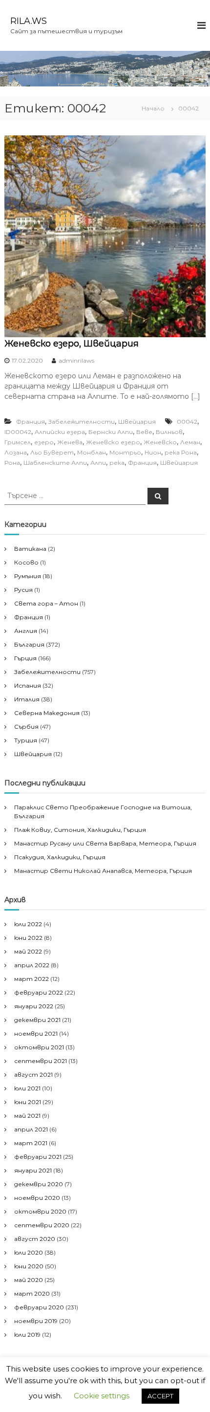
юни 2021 (27, 1102)
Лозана (15, 452)
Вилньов (169, 431)
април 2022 (31, 965)
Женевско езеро (113, 442)
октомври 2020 (40, 1211)
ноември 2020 (37, 1197)
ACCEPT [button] (160, 1396)
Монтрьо (125, 452)
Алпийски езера (60, 431)
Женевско (160, 442)
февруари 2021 (38, 1156)
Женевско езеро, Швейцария (71, 343)
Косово (26, 562)
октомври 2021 (39, 1047)
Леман (190, 442)
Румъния (27, 576)
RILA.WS (28, 21)
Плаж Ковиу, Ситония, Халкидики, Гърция (80, 829)
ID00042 (17, 431)
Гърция (25, 658)
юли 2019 (27, 1334)
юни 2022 (28, 937)
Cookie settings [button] (101, 1395)
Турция (25, 740)
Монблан (91, 452)
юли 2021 (27, 1088)
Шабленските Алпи (55, 462)
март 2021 (30, 1143)
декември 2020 (38, 1184)
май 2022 (28, 951)
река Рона (181, 452)
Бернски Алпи (110, 431)
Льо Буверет (52, 452)
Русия (23, 589)
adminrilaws (76, 360)
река (117, 462)
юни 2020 (28, 1266)
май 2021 (27, 1115)
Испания (27, 685)
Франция (30, 421)
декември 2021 (37, 1019)
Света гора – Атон (46, 603)
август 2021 (33, 1074)
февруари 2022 (38, 992)
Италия (27, 699)
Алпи (98, 462)
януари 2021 (33, 1170)
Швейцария (137, 421)
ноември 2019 (36, 1321)
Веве (144, 431)
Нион (153, 452)
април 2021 (31, 1129)
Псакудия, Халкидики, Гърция (59, 857)
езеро (44, 442)
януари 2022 (33, 1006)
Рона (12, 462)
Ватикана (30, 548)
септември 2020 (41, 1225)
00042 (187, 421)
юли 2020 (28, 1252)
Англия (25, 630)
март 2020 (32, 1293)
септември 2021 (40, 1060)
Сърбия (26, 726)
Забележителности (81, 421)
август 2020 (34, 1238)
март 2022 (31, 978)
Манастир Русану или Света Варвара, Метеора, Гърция (105, 843)
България (29, 644)
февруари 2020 (39, 1307)
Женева (70, 442)
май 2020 (28, 1279)
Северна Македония (47, 713)
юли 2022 (28, 924)
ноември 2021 (36, 1033)
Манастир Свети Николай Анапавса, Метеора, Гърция (103, 870)
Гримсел (17, 442)
